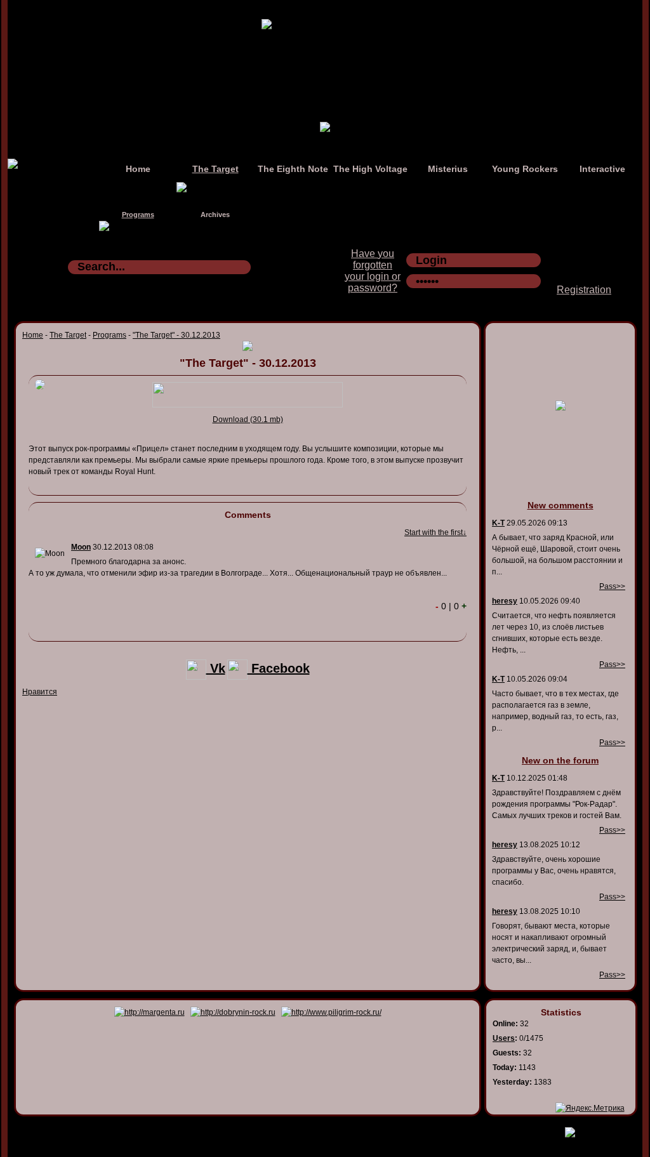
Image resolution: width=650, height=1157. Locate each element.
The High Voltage (370, 169)
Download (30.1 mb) (248, 419)
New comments (560, 505)
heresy (504, 601)
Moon (81, 547)
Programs (138, 214)
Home (138, 169)
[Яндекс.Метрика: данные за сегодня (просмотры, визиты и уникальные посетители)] (590, 1108)
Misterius (448, 169)
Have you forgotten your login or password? (373, 270)
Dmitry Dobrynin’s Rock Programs (311, 1129)
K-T (498, 523)
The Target (215, 169)
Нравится (39, 691)
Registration (584, 289)
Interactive (602, 169)
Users (504, 1038)
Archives (215, 214)
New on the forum (560, 760)
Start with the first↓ (435, 532)
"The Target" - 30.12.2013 (176, 335)
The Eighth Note (293, 169)
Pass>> (612, 586)
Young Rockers (525, 169)
